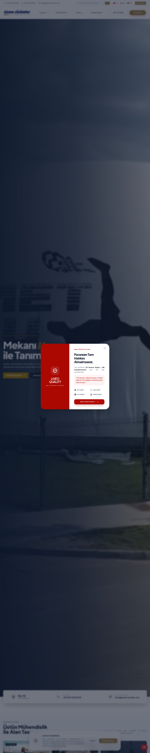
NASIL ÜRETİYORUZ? (89, 402)
